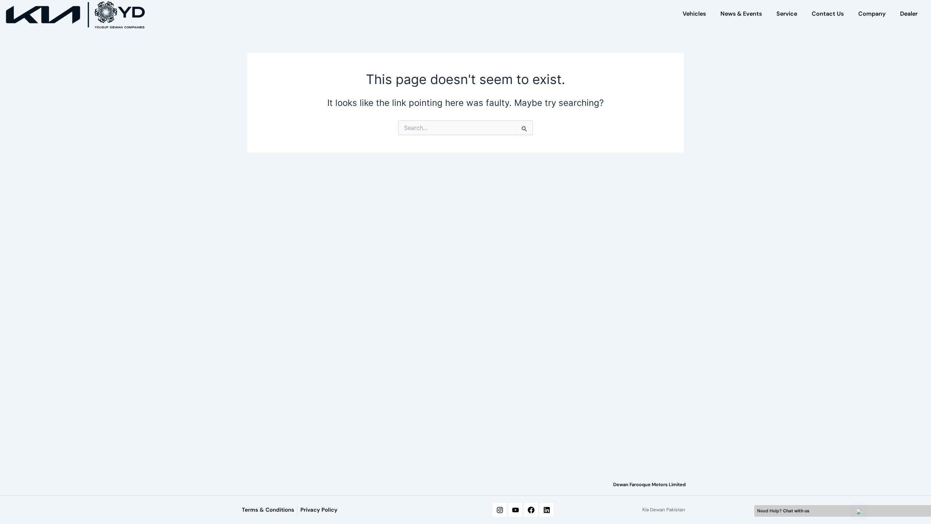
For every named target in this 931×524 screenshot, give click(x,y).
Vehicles (694, 13)
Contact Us (828, 13)
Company (872, 13)
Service (786, 13)
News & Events (741, 13)
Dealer (909, 13)
